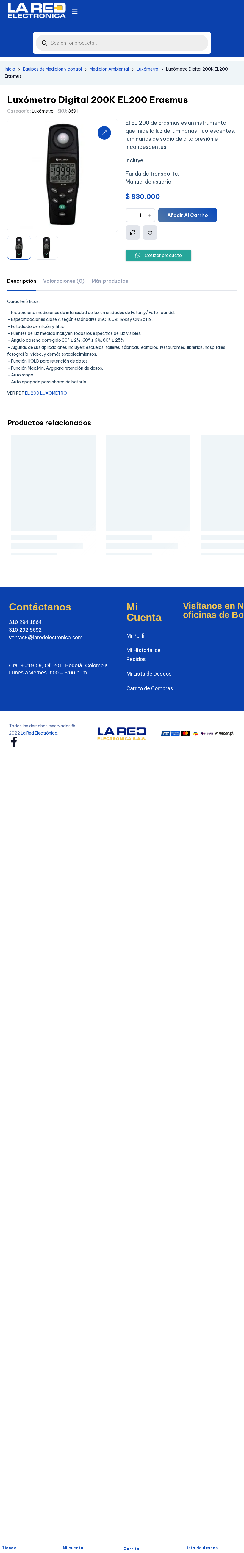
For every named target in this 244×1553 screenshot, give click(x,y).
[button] (104, 133)
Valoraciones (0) (64, 281)
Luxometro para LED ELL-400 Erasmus (53, 525)
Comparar (133, 232)
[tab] (21, 281)
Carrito (131, 1548)
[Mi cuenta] (66, 1541)
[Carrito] (126, 1542)
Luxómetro (147, 69)
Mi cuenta (73, 1548)
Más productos (110, 281)
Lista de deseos (201, 1548)
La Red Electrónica (39, 718)
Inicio (10, 69)
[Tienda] (5, 1541)
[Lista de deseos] (187, 1541)
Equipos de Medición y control (52, 69)
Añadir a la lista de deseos (150, 232)
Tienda (9, 1548)
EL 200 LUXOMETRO (46, 393)
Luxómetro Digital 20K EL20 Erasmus (148, 525)
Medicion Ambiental (109, 69)
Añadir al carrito (187, 215)
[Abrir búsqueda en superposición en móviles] (122, 43)
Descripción (21, 281)
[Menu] (74, 11)
